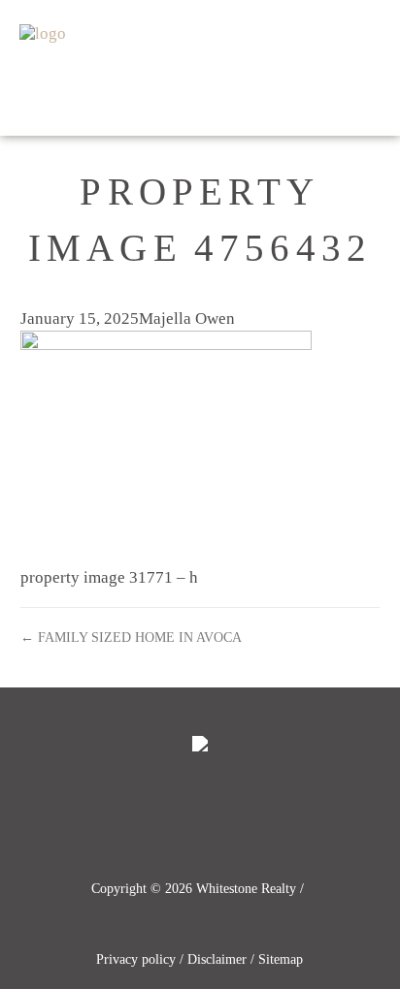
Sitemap (280, 959)
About (229, 101)
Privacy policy (136, 959)
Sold (256, 33)
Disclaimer (217, 959)
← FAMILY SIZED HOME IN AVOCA (131, 637)
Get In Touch (339, 101)
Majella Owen (187, 318)
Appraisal (345, 33)
